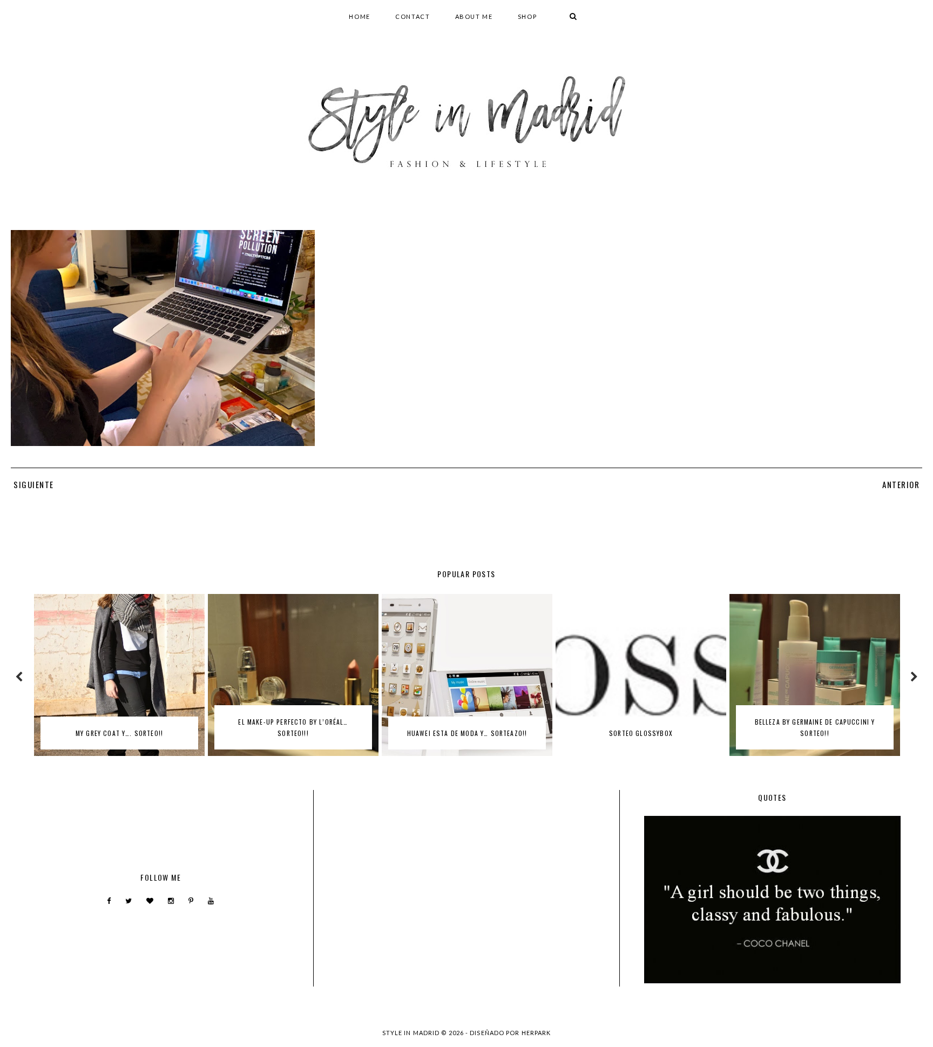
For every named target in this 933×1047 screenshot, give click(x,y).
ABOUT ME (474, 16)
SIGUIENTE (33, 484)
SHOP (527, 16)
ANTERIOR (901, 484)
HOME (359, 16)
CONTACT (412, 16)
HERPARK (536, 1032)
